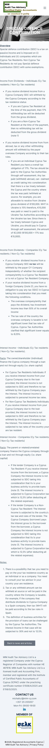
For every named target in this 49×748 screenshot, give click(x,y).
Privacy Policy (36, 744)
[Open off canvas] (45, 8)
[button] (19, 643)
